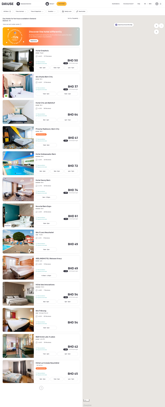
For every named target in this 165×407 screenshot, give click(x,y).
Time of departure (36, 11)
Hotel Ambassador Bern (41, 163)
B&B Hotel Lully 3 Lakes (41, 346)
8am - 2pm (42, 68)
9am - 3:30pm (46, 197)
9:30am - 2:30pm (46, 275)
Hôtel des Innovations (41, 294)
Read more (34, 41)
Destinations (116, 4)
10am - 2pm (67, 94)
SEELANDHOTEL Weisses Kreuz (41, 268)
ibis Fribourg (41, 320)
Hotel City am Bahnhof (41, 112)
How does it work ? (128, 4)
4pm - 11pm (71, 68)
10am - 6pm (57, 68)
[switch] (66, 11)
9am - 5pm (46, 301)
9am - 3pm (42, 379)
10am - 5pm (46, 94)
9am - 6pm (57, 171)
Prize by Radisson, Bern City (41, 137)
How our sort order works (11, 24)
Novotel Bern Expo (41, 215)
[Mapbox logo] (87, 405)
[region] (123, 211)
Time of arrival (20, 11)
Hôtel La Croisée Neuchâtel (41, 371)
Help (139, 4)
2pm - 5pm (67, 354)
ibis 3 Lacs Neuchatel (41, 241)
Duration (50, 11)
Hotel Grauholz (41, 60)
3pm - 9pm (67, 301)
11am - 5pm (57, 379)
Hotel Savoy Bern (41, 189)
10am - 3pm (46, 249)
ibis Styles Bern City (41, 86)
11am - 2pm (46, 354)
